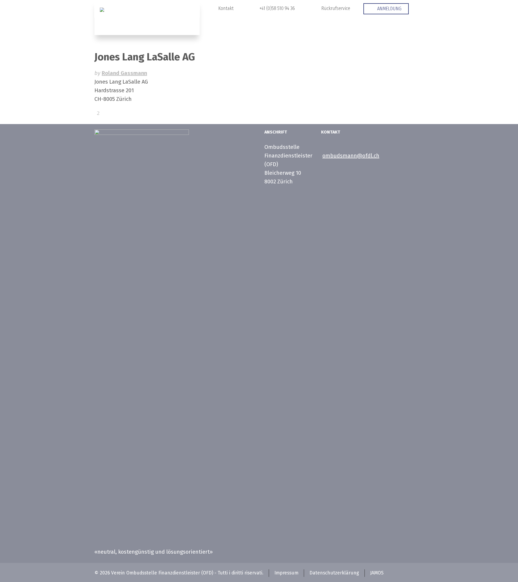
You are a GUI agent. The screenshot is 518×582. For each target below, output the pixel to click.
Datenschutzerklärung (334, 573)
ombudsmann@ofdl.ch (350, 155)
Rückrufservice (335, 8)
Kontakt (226, 8)
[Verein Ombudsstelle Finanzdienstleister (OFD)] (147, 17)
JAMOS (377, 573)
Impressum (286, 573)
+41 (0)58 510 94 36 (277, 8)
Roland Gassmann (124, 73)
